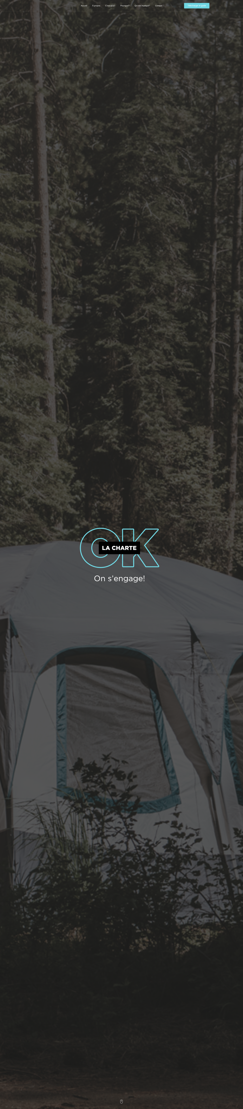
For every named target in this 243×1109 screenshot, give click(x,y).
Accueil (84, 5)
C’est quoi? (110, 5)
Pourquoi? (125, 5)
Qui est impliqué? (142, 5)
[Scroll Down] (121, 1103)
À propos (96, 5)
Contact (158, 5)
